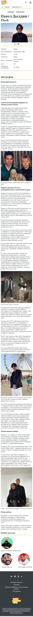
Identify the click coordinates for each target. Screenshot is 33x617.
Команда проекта (16, 582)
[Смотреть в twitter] (18, 45)
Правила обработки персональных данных (16, 588)
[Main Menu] (30, 3)
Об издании (16, 591)
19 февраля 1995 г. (19, 51)
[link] (16, 166)
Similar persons (20, 12)
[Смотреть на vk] (15, 45)
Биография (11, 12)
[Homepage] (4, 2)
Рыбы (15, 57)
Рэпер (15, 49)
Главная (7, 7)
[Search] (25, 2)
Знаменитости (16, 7)
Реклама (16, 585)
